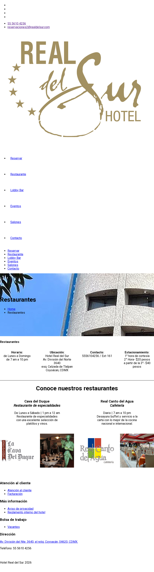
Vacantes (14, 527)
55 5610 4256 (17, 23)
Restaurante (18, 174)
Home (11, 309)
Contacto (16, 238)
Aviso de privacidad (20, 509)
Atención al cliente (20, 490)
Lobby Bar (17, 190)
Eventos (15, 206)
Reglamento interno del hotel (26, 512)
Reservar (16, 158)
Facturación (15, 494)
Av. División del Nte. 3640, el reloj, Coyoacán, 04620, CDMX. (39, 542)
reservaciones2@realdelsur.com (29, 27)
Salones (15, 222)
